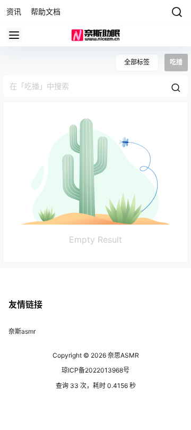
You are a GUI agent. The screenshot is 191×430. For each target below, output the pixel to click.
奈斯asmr (22, 331)
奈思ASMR (122, 355)
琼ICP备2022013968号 (95, 370)
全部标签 (137, 62)
